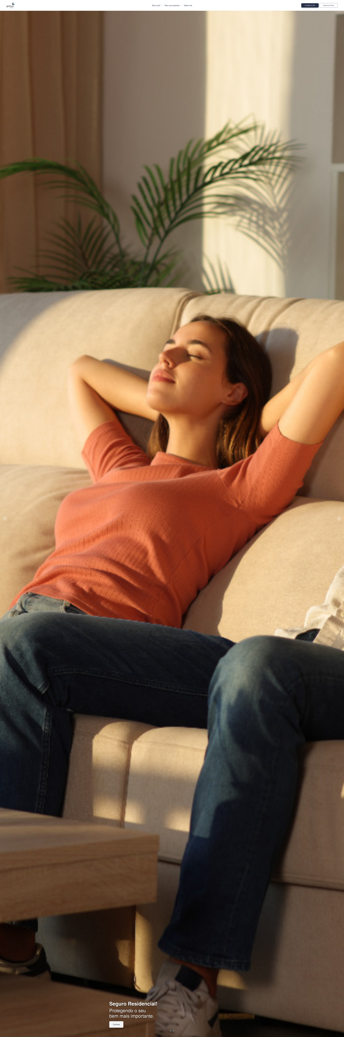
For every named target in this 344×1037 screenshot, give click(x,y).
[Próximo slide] (339, 518)
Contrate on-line (310, 5)
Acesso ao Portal (328, 5)
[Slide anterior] (5, 518)
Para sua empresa (172, 5)
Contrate (116, 1024)
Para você (156, 5)
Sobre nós (188, 5)
